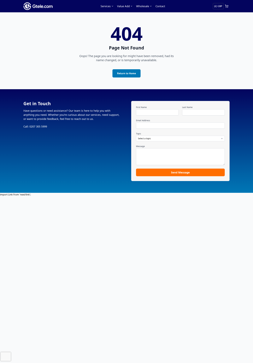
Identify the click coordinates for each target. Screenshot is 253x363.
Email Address (143, 120)
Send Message (180, 172)
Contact (160, 6)
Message (140, 146)
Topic (138, 133)
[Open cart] (227, 6)
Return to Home (126, 73)
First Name (141, 107)
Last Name (187, 107)
